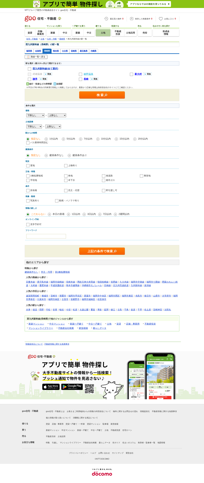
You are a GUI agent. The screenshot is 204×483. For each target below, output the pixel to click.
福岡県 (29, 51)
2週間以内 (124, 214)
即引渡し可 (111, 190)
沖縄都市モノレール (92, 285)
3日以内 (91, 214)
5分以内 (71, 138)
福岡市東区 (127, 295)
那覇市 (62, 295)
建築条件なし (56, 155)
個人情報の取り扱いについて (58, 418)
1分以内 (53, 138)
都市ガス (110, 180)
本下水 (71, 180)
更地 (32, 165)
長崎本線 (70, 282)
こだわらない (38, 214)
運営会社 (129, 453)
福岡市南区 (53, 299)
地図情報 (161, 443)
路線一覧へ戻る (38, 57)
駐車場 (105, 424)
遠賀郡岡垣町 (32, 295)
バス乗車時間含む (39, 142)
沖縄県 (93, 51)
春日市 (147, 295)
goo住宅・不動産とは (55, 411)
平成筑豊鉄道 (57, 285)
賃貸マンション (93, 424)
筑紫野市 (75, 299)
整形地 (147, 175)
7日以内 (107, 214)
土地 (109, 324)
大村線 (33, 285)
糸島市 (138, 295)
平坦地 (33, 180)
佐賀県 (38, 51)
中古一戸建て (95, 324)
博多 (99, 309)
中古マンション (57, 324)
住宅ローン (127, 430)
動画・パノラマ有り (69, 200)
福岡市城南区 (88, 299)
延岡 (106, 309)
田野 (41, 309)
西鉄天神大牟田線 (86, 282)
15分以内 (124, 138)
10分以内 (106, 138)
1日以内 (76, 214)
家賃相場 (83, 328)
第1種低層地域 (62, 272)
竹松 (48, 309)
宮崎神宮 (157, 309)
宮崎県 (74, 51)
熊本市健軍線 (73, 285)
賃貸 (119, 324)
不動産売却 (50, 436)
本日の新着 (59, 214)
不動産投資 (150, 324)
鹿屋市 (87, 295)
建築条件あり (80, 155)
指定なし (36, 138)
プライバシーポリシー (78, 453)
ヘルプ (93, 453)
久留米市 (41, 299)
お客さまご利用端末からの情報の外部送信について (89, 411)
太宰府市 (166, 295)
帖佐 (61, 309)
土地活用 (61, 436)
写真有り (34, 200)
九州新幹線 (136, 285)
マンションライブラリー (41, 328)
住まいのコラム (129, 443)
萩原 (133, 309)
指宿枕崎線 (103, 282)
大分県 (65, 51)
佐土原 (147, 309)
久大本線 (124, 282)
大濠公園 (84, 309)
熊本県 (56, 51)
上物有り (72, 165)
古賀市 (65, 299)
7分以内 (88, 138)
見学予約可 (35, 224)
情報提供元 (145, 411)
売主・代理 (73, 190)
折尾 (55, 309)
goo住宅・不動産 (30, 411)
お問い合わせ (104, 453)
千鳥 (126, 309)
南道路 (109, 175)
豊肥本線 (43, 285)
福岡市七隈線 (153, 282)
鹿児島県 (83, 51)
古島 (119, 309)
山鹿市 (156, 295)
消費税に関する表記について (85, 418)
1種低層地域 (36, 175)
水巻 (28, 309)
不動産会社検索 (66, 328)
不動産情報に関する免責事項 (56, 344)
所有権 (33, 190)
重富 (93, 309)
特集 (48, 443)
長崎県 (47, 51)
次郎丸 (167, 309)
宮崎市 (54, 295)
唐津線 (147, 285)
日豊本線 (30, 282)
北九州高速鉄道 (121, 285)
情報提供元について (34, 344)
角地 (70, 175)
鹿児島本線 (42, 282)
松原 (75, 309)
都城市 (45, 295)
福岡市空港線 (137, 282)
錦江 (113, 309)
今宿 (68, 309)
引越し (55, 443)
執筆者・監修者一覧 (146, 443)
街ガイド (116, 443)
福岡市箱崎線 (57, 282)
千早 (140, 309)
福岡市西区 (114, 295)
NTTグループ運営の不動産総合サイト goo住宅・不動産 (50, 10)
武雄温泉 (37, 74)
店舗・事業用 (132, 324)
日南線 (107, 285)
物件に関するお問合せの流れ (125, 411)
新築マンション (36, 324)
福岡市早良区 (75, 295)
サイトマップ (118, 453)
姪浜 (35, 309)
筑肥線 (114, 282)
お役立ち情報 (28, 442)
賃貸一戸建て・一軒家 (75, 424)
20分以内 (143, 138)
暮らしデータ (99, 328)
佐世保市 (101, 299)
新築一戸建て (76, 324)
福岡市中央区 (99, 295)
